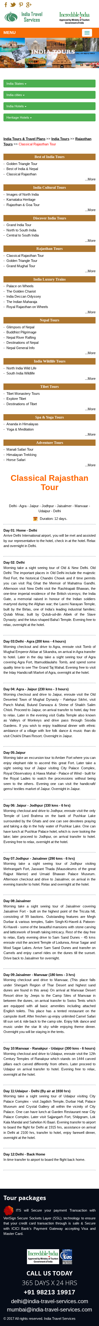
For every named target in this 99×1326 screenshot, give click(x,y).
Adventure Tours (49, 443)
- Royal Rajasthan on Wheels (25, 307)
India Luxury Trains (49, 279)
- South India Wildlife (19, 373)
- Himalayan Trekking (19, 455)
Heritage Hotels (18, 117)
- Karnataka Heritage (19, 199)
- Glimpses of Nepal (18, 327)
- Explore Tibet (14, 399)
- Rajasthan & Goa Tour (21, 205)
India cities (14, 95)
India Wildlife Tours (49, 361)
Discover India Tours (49, 218)
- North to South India (19, 230)
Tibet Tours (49, 387)
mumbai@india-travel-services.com (49, 1309)
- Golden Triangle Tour (20, 164)
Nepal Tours (49, 320)
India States (15, 83)
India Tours (60, 139)
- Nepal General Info (19, 348)
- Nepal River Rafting (19, 337)
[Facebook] (6, 5)
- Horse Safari (14, 460)
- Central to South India (21, 235)
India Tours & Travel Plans (24, 139)
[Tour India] (24, 17)
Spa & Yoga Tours (49, 417)
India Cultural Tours (49, 187)
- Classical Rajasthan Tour (23, 255)
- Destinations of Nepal (20, 342)
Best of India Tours (49, 157)
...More (90, 179)
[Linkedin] (21, 5)
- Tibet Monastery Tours (21, 393)
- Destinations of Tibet (20, 404)
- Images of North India (21, 194)
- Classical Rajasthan (19, 174)
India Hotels (15, 106)
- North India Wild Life (19, 368)
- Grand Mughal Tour (19, 266)
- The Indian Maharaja (20, 302)
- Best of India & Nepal (20, 169)
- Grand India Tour (17, 225)
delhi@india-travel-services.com (49, 1301)
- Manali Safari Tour (18, 449)
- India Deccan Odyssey (22, 296)
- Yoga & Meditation (18, 429)
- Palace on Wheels (18, 286)
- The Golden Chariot (19, 291)
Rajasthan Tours (49, 249)
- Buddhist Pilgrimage (19, 332)
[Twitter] (12, 5)
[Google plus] (29, 5)
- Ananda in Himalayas (20, 424)
